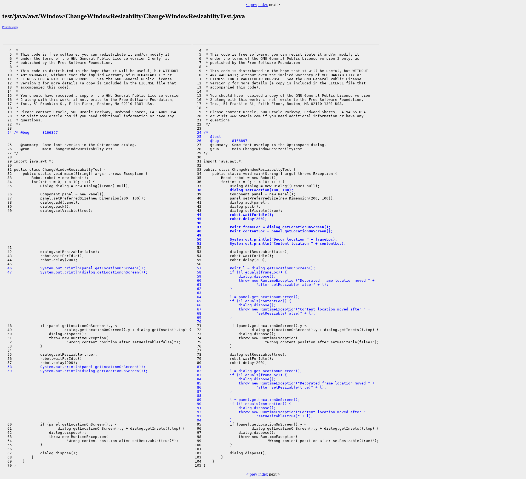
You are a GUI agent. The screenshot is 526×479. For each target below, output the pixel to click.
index (263, 4)
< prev (251, 4)
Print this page (10, 26)
